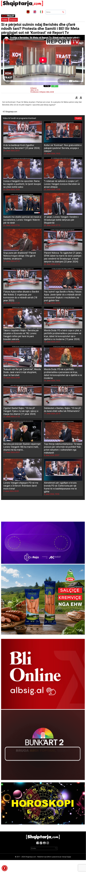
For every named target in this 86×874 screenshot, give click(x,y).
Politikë (4, 20)
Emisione (13, 20)
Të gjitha (78, 118)
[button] (4, 868)
